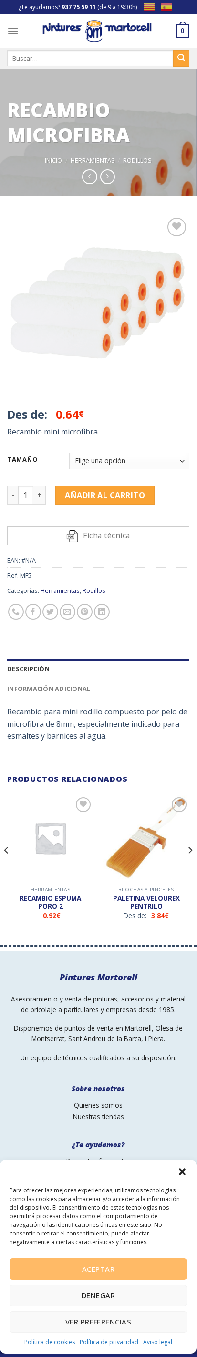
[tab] (98, 668)
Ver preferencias (98, 1321)
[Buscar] (181, 58)
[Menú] (13, 31)
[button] (182, 1172)
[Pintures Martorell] (97, 31)
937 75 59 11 (79, 7)
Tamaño (22, 459)
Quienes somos (98, 1105)
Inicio (53, 160)
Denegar (98, 1295)
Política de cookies (49, 1342)
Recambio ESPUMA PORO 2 (50, 902)
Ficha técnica (106, 535)
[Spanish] (169, 6)
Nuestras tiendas (98, 1116)
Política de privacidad (109, 1342)
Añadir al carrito (105, 495)
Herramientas (93, 160)
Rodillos (137, 160)
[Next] (190, 869)
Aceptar (98, 1269)
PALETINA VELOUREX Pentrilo (146, 902)
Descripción (28, 669)
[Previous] (6, 869)
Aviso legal (157, 1342)
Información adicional (48, 688)
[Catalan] (152, 6)
